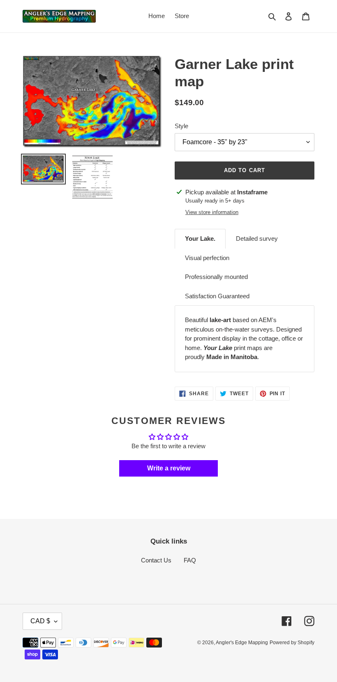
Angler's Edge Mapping (242, 642)
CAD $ (40, 620)
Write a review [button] (168, 468)
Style (181, 125)
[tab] (200, 239)
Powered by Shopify (292, 642)
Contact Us (156, 560)
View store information (211, 212)
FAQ (190, 560)
